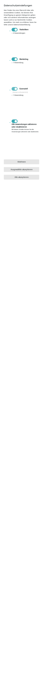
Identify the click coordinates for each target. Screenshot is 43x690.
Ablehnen (21, 162)
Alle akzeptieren (22, 177)
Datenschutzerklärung (21, 25)
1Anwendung (17, 63)
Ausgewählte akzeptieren (21, 169)
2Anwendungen (18, 33)
